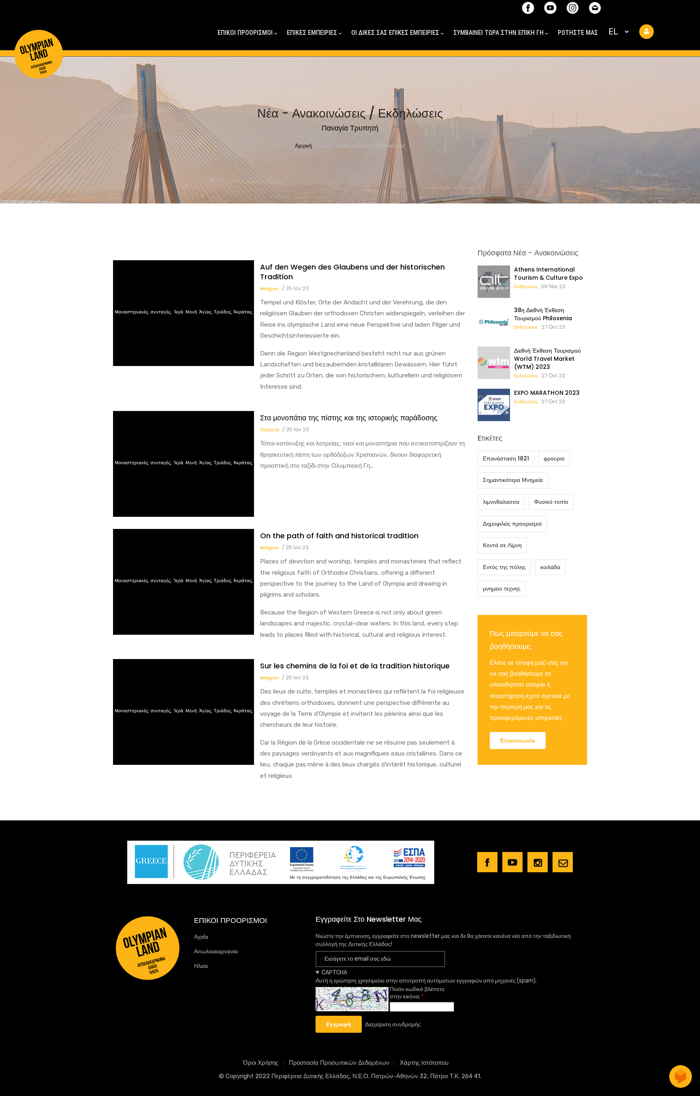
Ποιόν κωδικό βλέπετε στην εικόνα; (417, 993)
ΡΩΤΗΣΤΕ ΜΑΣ (578, 32)
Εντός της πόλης (504, 567)
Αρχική (303, 145)
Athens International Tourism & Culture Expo (548, 273)
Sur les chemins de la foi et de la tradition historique (355, 666)
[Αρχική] (38, 39)
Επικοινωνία (517, 740)
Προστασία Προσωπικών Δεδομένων (339, 1062)
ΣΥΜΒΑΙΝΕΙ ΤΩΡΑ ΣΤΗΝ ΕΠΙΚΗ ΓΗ (498, 32)
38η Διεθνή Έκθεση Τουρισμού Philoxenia (543, 314)
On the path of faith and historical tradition (339, 536)
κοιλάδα (550, 567)
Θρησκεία (269, 429)
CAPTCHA (334, 972)
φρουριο (554, 458)
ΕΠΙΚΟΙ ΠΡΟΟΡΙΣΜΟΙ (245, 32)
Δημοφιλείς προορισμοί (512, 524)
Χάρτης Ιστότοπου (424, 1062)
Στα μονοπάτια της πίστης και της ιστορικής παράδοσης (349, 418)
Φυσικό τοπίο (551, 502)
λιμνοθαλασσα (501, 502)
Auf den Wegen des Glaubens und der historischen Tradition (352, 272)
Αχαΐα (201, 936)
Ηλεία (201, 966)
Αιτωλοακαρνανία (216, 951)
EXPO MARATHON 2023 (547, 393)
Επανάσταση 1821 (506, 458)
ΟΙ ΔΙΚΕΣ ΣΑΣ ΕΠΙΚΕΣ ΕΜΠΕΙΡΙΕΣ (395, 32)
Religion (269, 288)
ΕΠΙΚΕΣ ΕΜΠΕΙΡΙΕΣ (312, 32)
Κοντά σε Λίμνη (502, 545)
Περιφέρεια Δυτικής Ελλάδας (310, 1076)
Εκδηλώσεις (526, 286)
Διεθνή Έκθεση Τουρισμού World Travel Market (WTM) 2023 (547, 359)
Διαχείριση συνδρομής (393, 1024)
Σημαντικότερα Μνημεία (513, 480)
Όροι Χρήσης (261, 1062)
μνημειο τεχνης (502, 588)
